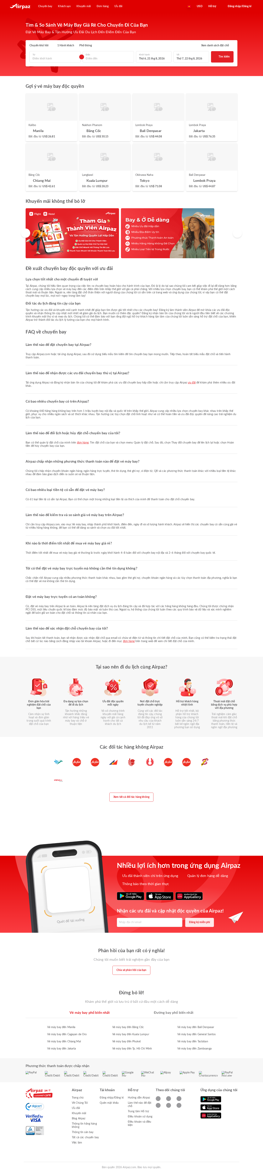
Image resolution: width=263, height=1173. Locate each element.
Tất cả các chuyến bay (85, 1137)
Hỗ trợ (212, 6)
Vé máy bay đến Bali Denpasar (195, 1027)
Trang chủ (78, 1097)
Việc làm (77, 1142)
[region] (131, 233)
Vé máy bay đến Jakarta (61, 1048)
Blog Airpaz (78, 1118)
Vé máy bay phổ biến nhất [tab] (90, 1013)
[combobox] (55, 58)
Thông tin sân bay (82, 1132)
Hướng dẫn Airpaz (139, 1097)
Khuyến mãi (79, 1113)
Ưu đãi (192, 382)
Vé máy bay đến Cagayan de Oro (67, 1034)
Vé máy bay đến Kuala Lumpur (130, 1034)
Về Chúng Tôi (80, 1103)
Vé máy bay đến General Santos (196, 1034)
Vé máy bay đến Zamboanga (194, 1048)
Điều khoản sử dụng (140, 1116)
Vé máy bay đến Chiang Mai (64, 1041)
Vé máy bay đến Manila (61, 1027)
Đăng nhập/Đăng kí (111, 1097)
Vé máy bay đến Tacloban (192, 1041)
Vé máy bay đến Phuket (126, 1041)
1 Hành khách (65, 45)
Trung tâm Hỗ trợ (138, 1111)
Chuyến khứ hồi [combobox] (39, 45)
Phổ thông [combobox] (85, 45)
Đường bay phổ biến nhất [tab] (173, 1013)
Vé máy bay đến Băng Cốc (128, 1027)
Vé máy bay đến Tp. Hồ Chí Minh (132, 1048)
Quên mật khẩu (109, 1103)
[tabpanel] (131, 1034)
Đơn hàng (83, 442)
